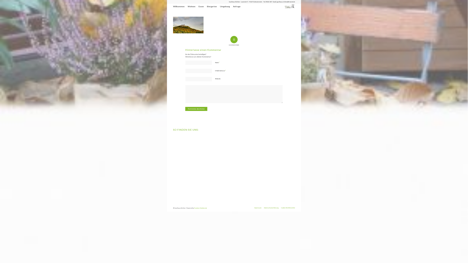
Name (217, 62)
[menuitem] (178, 6)
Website (217, 79)
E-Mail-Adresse (220, 71)
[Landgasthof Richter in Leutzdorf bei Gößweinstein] (289, 6)
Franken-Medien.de (200, 208)
